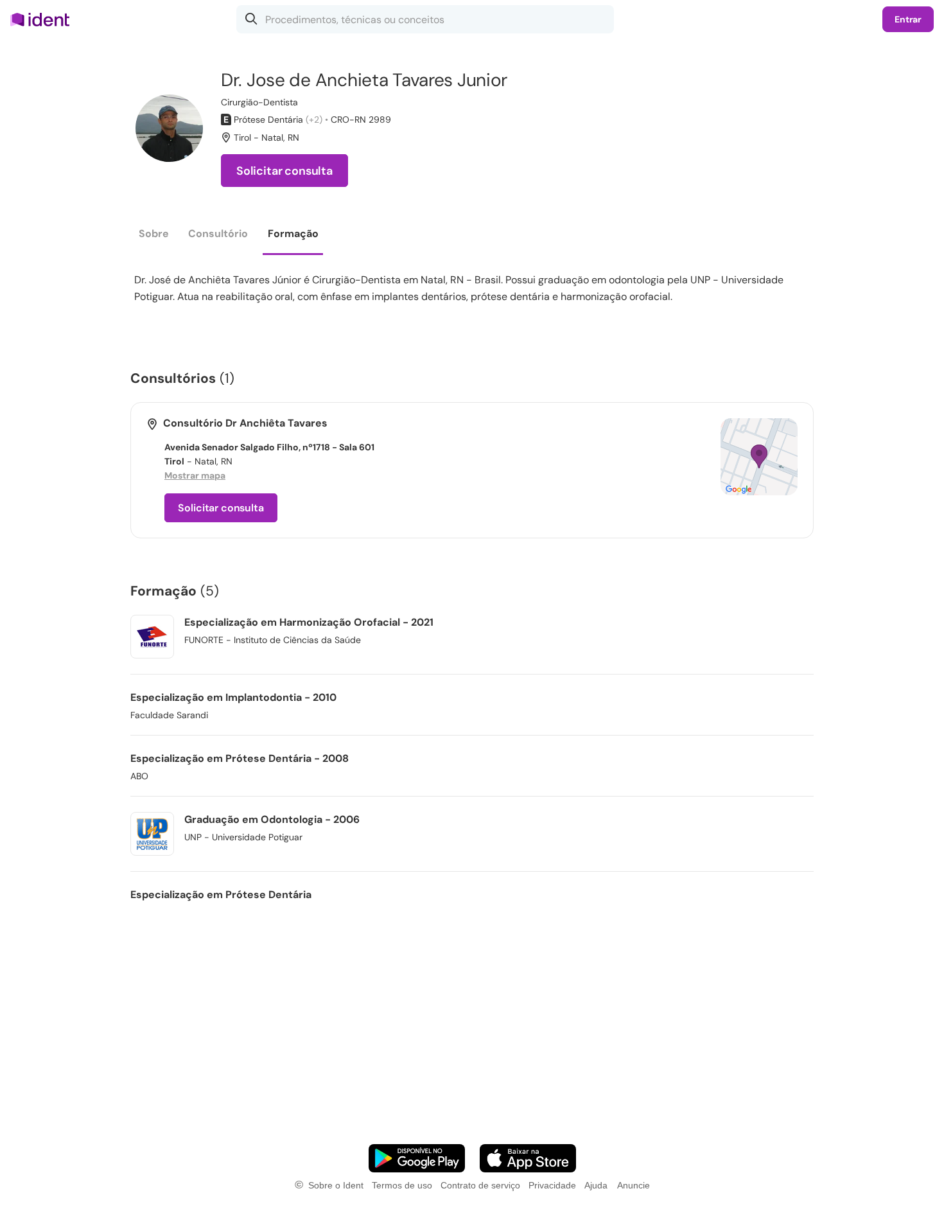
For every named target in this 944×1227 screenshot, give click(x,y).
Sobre (154, 233)
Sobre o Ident (335, 1185)
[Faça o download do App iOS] (527, 1158)
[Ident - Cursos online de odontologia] (44, 19)
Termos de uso (402, 1185)
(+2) (314, 119)
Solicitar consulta (284, 171)
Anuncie (633, 1185)
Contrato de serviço (480, 1185)
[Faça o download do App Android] (416, 1158)
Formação (293, 233)
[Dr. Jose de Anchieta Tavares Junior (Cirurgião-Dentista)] (169, 128)
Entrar (908, 19)
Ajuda (595, 1185)
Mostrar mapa (194, 475)
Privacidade (552, 1185)
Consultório (218, 233)
